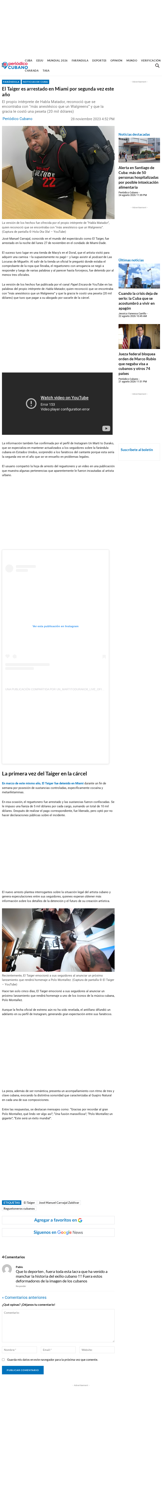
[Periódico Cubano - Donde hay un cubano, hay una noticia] (15, 65)
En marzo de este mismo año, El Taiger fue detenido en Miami (43, 783)
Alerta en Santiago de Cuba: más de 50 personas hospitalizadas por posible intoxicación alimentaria (138, 177)
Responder (21, 1286)
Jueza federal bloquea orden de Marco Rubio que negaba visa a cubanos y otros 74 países (137, 364)
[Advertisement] (81, 27)
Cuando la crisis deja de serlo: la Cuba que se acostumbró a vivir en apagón (138, 300)
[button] (157, 65)
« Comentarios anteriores (24, 1297)
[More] (79, 1245)
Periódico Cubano (17, 118)
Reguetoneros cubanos (19, 1208)
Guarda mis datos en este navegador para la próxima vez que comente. (52, 1359)
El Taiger (29, 1202)
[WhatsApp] (42, 1245)
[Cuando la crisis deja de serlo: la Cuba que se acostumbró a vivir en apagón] (139, 276)
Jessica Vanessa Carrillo (132, 313)
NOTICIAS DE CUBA (35, 81)
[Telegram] (70, 1245)
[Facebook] (33, 1245)
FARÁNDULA (11, 81)
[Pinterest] (61, 1245)
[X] (52, 1245)
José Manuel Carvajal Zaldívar (59, 1202)
